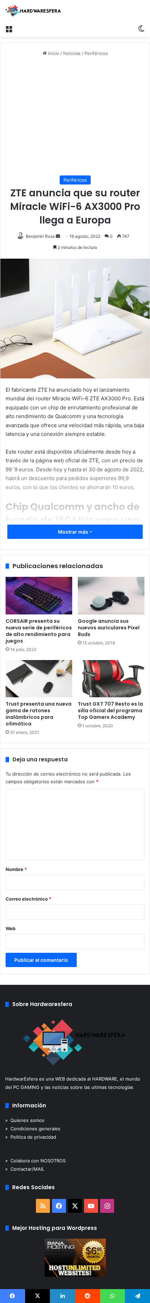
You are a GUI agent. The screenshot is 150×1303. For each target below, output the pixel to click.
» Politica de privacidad (30, 1137)
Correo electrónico (28, 899)
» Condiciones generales (32, 1128)
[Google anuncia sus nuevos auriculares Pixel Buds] (111, 595)
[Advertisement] (75, 116)
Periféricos (96, 53)
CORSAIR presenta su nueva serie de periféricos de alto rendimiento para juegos (39, 631)
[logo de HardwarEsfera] (33, 11)
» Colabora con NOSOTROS (35, 1160)
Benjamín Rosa (40, 236)
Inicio (53, 53)
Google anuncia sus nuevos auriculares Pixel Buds (109, 628)
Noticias (72, 53)
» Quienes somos (24, 1120)
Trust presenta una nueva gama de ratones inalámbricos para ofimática (39, 713)
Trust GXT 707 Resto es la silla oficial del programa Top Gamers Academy (110, 710)
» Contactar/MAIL (24, 1169)
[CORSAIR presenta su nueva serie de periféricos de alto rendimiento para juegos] (39, 595)
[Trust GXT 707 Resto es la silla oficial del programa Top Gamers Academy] (111, 679)
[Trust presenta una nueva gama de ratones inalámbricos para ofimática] (39, 679)
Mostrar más (73, 532)
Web (10, 928)
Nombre (16, 869)
